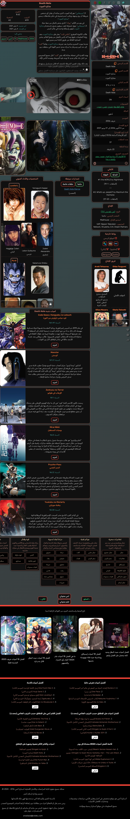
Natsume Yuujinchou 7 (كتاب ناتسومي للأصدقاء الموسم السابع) (92, 699)
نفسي (104, 107)
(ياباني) (103, 249)
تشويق (110, 107)
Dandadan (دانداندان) (92, 695)
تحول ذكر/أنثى (121, 577)
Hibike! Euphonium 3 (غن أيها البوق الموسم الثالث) (92, 759)
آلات (78, 552)
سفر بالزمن (108, 558)
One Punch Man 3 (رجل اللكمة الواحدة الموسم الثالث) (32, 688)
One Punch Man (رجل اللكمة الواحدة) (33, 760)
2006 (32, 39)
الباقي (95, 707)
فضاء (78, 558)
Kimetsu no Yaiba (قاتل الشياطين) (33, 763)
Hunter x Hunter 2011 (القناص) (92, 733)
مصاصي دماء (48, 577)
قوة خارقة (18, 555)
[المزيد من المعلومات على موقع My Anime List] (116, 244)
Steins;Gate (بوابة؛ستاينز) (92, 726)
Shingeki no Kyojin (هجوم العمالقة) (33, 749)
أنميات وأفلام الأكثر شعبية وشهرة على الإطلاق (35, 744)
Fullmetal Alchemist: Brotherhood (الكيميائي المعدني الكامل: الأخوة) (92, 722)
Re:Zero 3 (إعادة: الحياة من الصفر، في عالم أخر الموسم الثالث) (92, 688)
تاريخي (108, 570)
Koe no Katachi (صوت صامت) (32, 722)
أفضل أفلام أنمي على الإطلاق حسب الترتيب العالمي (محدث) (35, 713)
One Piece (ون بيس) (92, 692)
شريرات (61, 583)
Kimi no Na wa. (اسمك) (33, 733)
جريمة (48, 565)
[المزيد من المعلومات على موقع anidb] (110, 244)
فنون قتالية (32, 561)
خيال (121, 552)
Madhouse (22, 39)
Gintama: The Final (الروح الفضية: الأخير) (32, 719)
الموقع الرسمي (109, 238)
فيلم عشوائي (64, 602)
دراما (61, 552)
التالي (42, 599)
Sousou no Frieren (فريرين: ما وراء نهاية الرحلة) (92, 719)
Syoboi (115, 254)
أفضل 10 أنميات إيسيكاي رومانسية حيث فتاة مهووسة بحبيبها (91, 657)
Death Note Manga (72, 189)
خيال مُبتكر (121, 583)
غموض (62, 558)
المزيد (55, 345)
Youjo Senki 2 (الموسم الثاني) (33, 692)
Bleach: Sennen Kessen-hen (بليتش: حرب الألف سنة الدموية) (92, 749)
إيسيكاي (122, 565)
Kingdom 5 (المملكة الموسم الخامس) (92, 766)
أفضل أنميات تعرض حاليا (95, 683)
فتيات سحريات (108, 577)
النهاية (105, 175)
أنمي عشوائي (64, 596)
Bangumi (106, 254)
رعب (61, 570)
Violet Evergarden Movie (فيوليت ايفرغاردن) (33, 729)
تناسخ (108, 565)
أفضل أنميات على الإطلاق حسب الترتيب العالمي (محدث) (95, 713)
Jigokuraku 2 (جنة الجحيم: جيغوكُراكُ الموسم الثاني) (32, 699)
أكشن (32, 555)
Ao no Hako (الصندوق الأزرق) (92, 702)
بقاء (48, 558)
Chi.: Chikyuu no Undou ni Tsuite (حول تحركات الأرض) (92, 763)
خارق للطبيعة (119, 107)
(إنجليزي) (113, 249)
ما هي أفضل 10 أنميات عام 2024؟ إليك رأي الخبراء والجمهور (65, 659)
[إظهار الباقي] (110, 323)
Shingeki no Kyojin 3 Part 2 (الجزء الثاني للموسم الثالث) (92, 729)
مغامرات (122, 558)
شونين (99, 107)
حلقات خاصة (68, 184)
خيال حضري (108, 552)
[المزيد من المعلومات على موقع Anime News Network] (105, 244)
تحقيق (62, 565)
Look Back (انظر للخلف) (33, 726)
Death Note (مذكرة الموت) (33, 753)
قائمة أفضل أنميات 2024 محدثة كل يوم (95, 744)
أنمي (10, 39)
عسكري (18, 561)
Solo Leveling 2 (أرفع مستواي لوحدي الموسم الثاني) (32, 695)
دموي (62, 577)
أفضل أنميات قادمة (35, 683)
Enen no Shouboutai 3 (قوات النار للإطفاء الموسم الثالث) (32, 702)
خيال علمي (91, 552)
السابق (86, 599)
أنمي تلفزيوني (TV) (108, 211)
